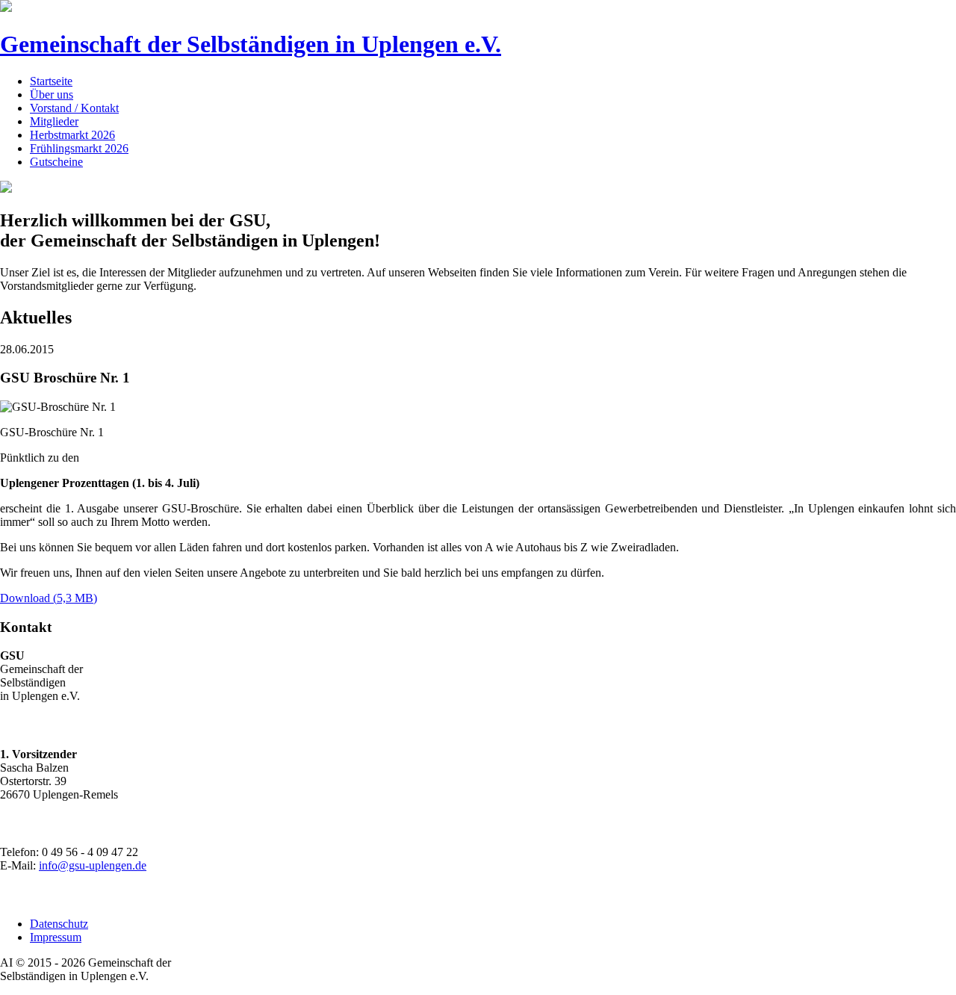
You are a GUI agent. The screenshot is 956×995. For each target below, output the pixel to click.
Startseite (51, 81)
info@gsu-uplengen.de (92, 865)
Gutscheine (56, 161)
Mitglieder (54, 121)
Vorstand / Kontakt (74, 108)
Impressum (55, 937)
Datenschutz (59, 923)
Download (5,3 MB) (48, 598)
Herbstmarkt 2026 (72, 134)
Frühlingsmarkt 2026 (79, 148)
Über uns (51, 94)
